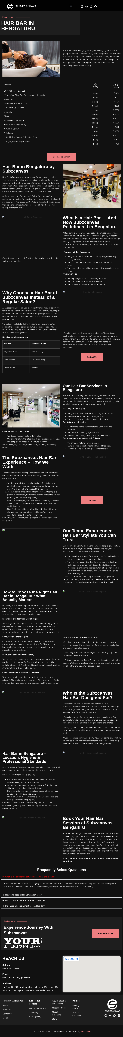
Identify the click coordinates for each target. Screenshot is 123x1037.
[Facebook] (95, 6)
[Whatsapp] (91, 6)
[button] (71, 6)
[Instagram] (82, 6)
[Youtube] (86, 6)
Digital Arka (85, 1031)
